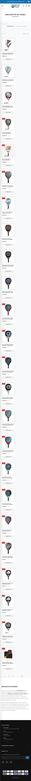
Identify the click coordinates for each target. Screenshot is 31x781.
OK (27, 757)
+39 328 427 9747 (6, 735)
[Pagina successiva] (26, 676)
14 (21, 676)
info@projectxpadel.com (8, 739)
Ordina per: (10, 26)
